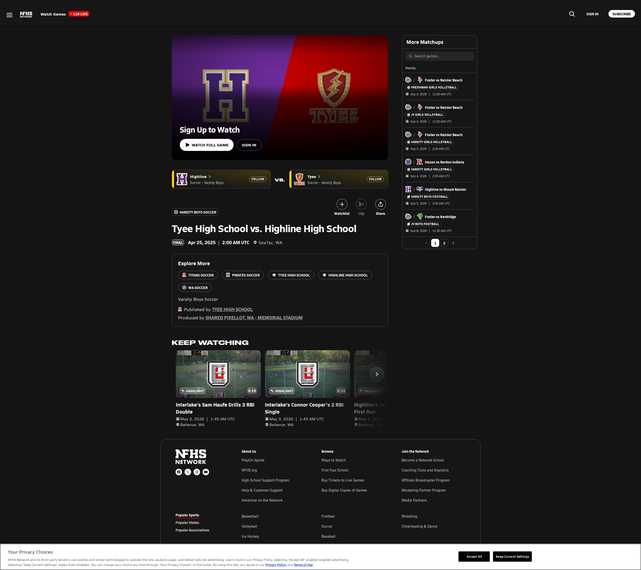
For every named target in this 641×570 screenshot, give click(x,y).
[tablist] (201, 522)
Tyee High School (232, 309)
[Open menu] (9, 15)
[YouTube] (206, 472)
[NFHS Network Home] (26, 15)
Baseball (329, 536)
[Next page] (453, 243)
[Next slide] (377, 374)
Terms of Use (303, 564)
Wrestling (409, 516)
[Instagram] (197, 472)
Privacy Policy (275, 564)
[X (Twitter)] (188, 472)
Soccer (327, 526)
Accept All (474, 556)
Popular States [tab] (187, 522)
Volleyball (249, 526)
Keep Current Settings (512, 556)
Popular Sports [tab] (187, 515)
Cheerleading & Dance (419, 526)
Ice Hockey (250, 536)
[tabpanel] (353, 526)
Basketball (250, 516)
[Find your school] (571, 13)
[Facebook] (179, 472)
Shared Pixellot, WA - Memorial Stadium (254, 317)
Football (328, 516)
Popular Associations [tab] (192, 530)
